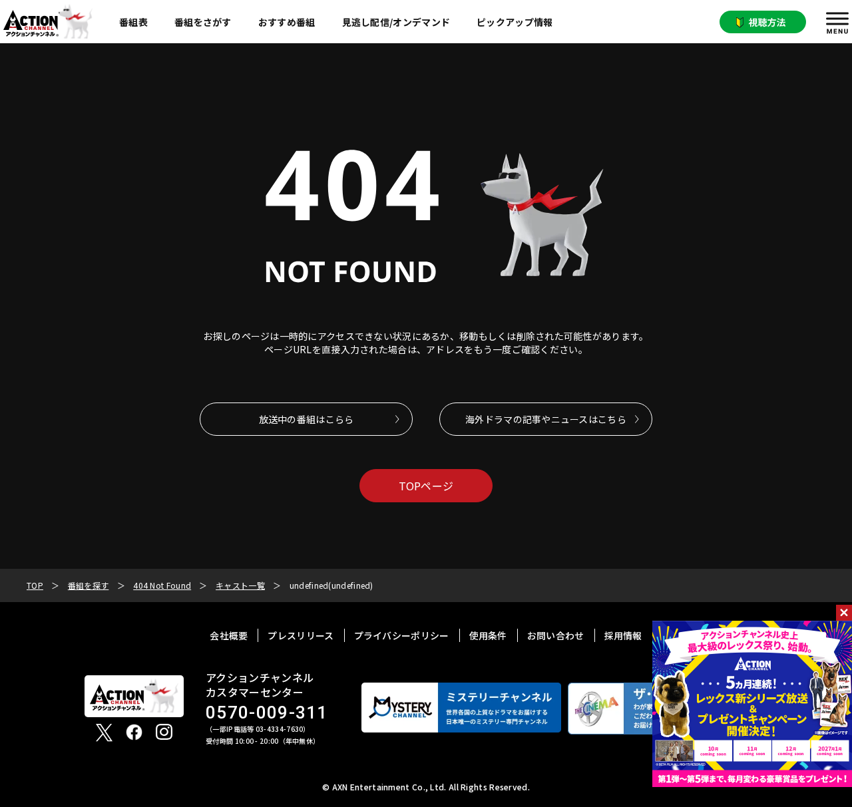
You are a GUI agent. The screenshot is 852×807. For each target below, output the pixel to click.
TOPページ (426, 486)
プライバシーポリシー (401, 635)
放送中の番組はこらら (306, 419)
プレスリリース (300, 635)
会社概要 (229, 635)
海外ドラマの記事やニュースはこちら (545, 419)
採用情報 (623, 635)
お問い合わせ (555, 635)
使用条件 (488, 635)
